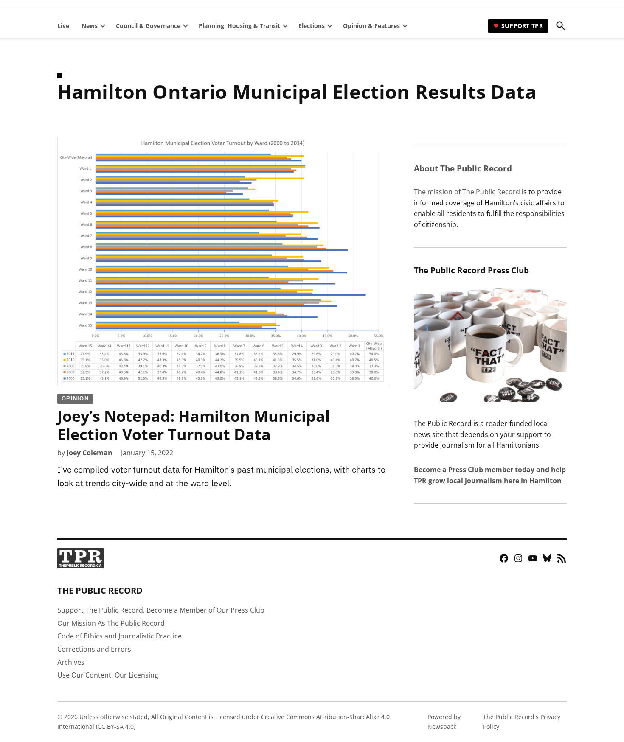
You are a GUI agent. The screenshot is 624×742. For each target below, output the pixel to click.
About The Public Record (463, 168)
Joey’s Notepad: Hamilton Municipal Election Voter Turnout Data (193, 420)
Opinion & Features (371, 26)
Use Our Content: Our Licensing (107, 675)
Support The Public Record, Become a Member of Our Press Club (160, 610)
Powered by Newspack (444, 721)
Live (63, 26)
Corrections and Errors (94, 649)
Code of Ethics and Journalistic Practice (119, 636)
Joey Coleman (89, 452)
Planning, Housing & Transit (239, 26)
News (90, 26)
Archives (70, 662)
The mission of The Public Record (467, 191)
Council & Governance (148, 26)
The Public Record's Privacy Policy (521, 721)
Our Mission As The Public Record (111, 623)
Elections (311, 26)
